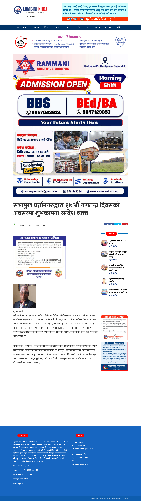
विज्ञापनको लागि (80, 454)
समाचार (25, 27)
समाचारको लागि (79, 442)
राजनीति (36, 27)
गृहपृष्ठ (17, 27)
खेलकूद (97, 27)
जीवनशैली (108, 27)
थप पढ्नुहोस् (18, 483)
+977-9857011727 (81, 445)
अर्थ (88, 27)
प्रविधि (119, 27)
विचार (46, 27)
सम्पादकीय (67, 27)
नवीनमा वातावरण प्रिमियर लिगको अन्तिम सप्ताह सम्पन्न (118, 254)
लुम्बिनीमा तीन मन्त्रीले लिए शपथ (118, 242)
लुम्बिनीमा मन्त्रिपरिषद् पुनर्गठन (116, 280)
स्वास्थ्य (56, 27)
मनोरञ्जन (79, 27)
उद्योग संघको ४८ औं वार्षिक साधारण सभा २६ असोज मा (118, 291)
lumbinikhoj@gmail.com (83, 448)
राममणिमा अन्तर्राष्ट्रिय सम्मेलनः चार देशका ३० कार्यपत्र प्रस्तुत (117, 268)
